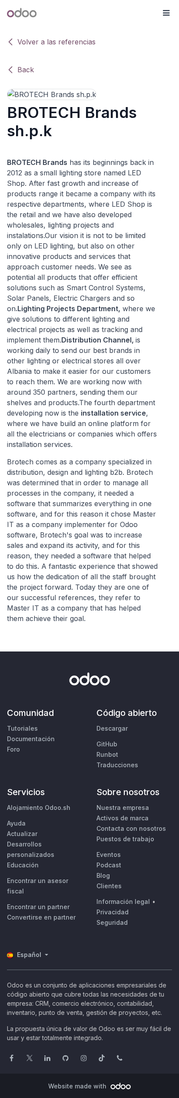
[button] (166, 13)
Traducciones (117, 765)
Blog (103, 875)
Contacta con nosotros (131, 828)
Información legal (123, 901)
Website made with (78, 1086)
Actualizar (22, 833)
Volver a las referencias (56, 41)
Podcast (108, 865)
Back (25, 69)
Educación (23, 865)
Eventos (108, 854)
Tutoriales (22, 728)
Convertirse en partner (41, 917)
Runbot (107, 754)
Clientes (109, 886)
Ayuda (16, 823)
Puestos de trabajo (125, 839)
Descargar (112, 728)
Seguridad (112, 922)
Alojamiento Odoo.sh (38, 807)
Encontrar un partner (38, 906)
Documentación (31, 738)
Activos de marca (122, 818)
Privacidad (112, 912)
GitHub (106, 744)
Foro (13, 749)
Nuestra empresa (122, 807)
